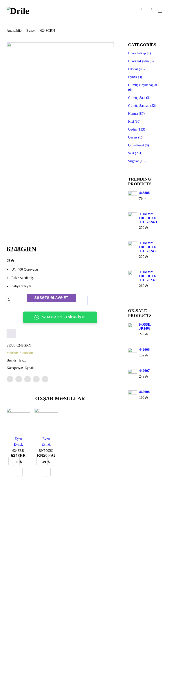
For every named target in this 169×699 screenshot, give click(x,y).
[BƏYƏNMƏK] (83, 300)
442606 (144, 349)
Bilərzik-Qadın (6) (141, 61)
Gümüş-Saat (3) (139, 98)
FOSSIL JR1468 (145, 326)
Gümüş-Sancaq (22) (142, 105)
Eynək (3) (135, 77)
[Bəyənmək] (18, 472)
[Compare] (13, 461)
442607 (144, 371)
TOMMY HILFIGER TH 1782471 (148, 218)
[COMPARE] (11, 333)
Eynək (30, 30)
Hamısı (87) (136, 113)
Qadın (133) (136, 129)
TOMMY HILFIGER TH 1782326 (148, 276)
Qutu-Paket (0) (138, 145)
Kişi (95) (134, 121)
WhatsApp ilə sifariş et (64, 317)
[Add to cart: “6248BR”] (24, 461)
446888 (144, 193)
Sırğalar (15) (136, 161)
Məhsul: (12, 353)
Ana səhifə (14, 30)
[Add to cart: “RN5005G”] (52, 461)
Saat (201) (135, 153)
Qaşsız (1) (135, 137)
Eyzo (22, 360)
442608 (144, 392)
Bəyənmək (141, 8)
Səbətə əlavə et (51, 298)
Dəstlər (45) (136, 69)
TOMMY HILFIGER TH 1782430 (148, 247)
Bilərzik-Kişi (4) (139, 53)
